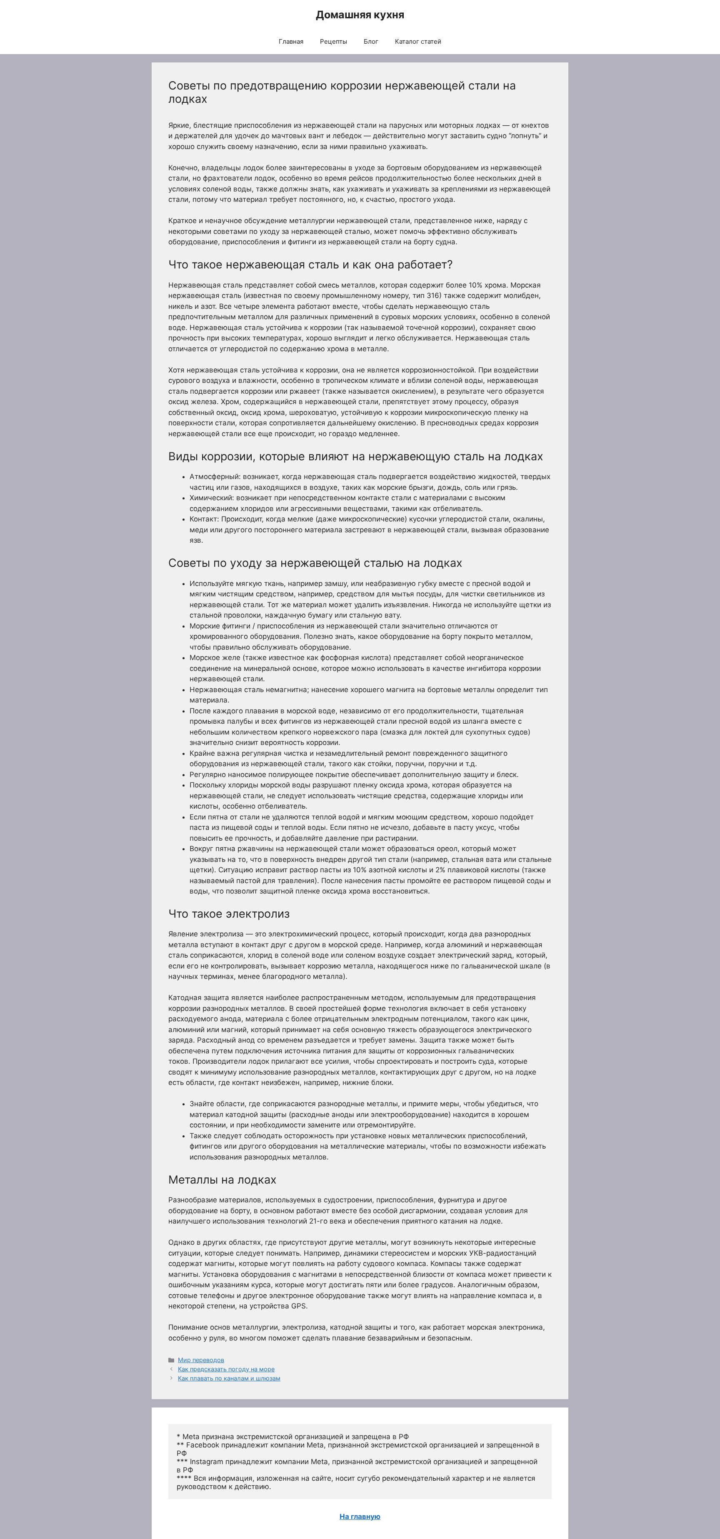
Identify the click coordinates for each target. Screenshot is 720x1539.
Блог (371, 41)
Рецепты (333, 41)
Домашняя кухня (360, 14)
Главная (291, 41)
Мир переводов (201, 1359)
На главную (360, 1516)
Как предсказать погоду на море (226, 1369)
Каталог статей (418, 41)
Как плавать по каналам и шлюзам (229, 1378)
